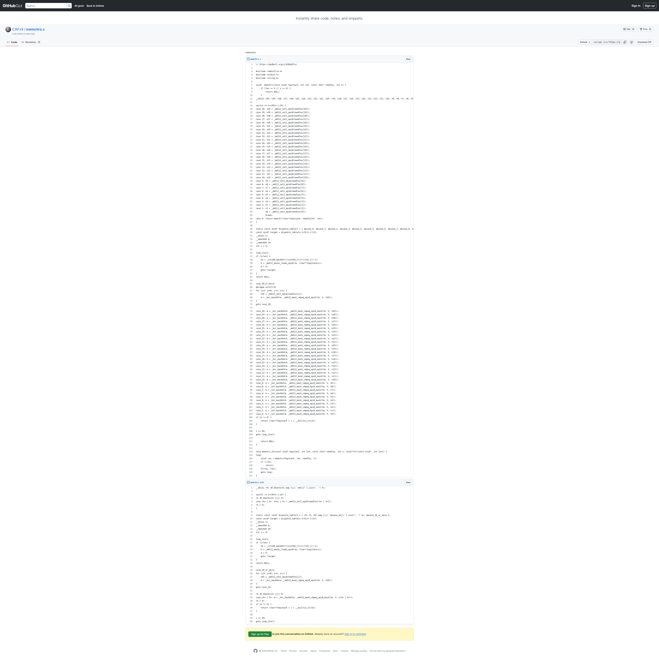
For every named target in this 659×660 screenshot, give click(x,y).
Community (324, 651)
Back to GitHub (95, 5)
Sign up (650, 5)
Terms (284, 651)
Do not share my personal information (388, 651)
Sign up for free (260, 634)
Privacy (293, 651)
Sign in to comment (355, 633)
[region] (329, 270)
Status (313, 651)
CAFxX (18, 29)
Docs (335, 651)
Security (303, 651)
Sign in (636, 5)
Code (14, 42)
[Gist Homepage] (12, 6)
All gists (79, 5)
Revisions (32, 42)
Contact (344, 651)
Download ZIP (644, 42)
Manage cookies (359, 651)
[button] (625, 42)
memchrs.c (35, 29)
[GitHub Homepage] (255, 651)
